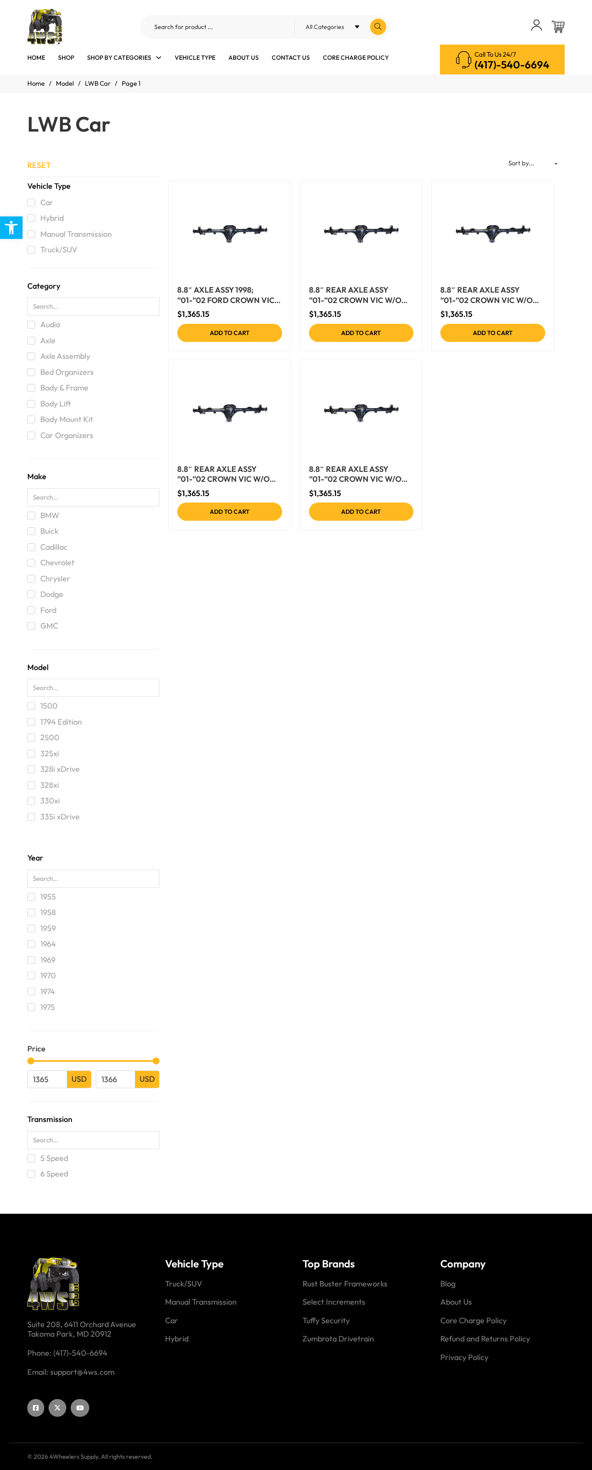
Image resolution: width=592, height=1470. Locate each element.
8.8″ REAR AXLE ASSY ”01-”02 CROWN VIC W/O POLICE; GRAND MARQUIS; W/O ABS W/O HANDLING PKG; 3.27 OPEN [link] (358, 295)
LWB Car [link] (98, 83)
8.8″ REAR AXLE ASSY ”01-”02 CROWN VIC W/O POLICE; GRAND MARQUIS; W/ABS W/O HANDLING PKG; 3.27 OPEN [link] (226, 474)
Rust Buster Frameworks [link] (345, 1284)
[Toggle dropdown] (159, 58)
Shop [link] (66, 57)
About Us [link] (243, 57)
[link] (11, 227)
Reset (39, 165)
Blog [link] (447, 1284)
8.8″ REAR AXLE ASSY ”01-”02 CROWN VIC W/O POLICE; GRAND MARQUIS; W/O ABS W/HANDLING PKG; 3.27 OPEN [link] (489, 295)
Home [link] (36, 57)
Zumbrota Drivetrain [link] (338, 1339)
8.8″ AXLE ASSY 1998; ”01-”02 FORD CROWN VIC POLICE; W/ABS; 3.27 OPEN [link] (226, 295)
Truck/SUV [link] (183, 1284)
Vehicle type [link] (195, 57)
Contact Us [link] (291, 57)
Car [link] (171, 1320)
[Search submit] (378, 27)
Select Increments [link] (334, 1302)
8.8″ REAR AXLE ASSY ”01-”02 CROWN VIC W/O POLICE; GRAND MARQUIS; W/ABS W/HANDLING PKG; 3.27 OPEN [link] (358, 474)
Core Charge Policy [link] (356, 57)
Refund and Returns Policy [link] (485, 1339)
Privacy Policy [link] (464, 1357)
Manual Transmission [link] (201, 1302)
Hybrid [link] (177, 1339)
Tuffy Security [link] (326, 1320)
